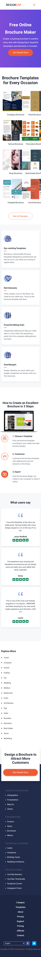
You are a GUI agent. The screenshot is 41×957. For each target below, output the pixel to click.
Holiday (7, 673)
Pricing (20, 926)
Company (8, 663)
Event (6, 698)
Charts (10, 809)
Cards (9, 848)
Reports (10, 804)
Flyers (9, 826)
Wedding (7, 683)
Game (6, 733)
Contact (20, 935)
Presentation (12, 800)
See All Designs (20, 216)
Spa (5, 708)
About (20, 912)
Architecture (8, 703)
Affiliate (20, 930)
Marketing (8, 738)
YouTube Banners (14, 874)
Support (20, 921)
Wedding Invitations (15, 862)
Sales (6, 713)
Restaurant (8, 693)
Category (20, 902)
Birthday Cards (13, 857)
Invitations (11, 852)
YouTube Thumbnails (16, 879)
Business (7, 718)
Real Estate (8, 728)
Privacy (20, 916)
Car (5, 678)
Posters (10, 821)
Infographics (12, 795)
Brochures (11, 831)
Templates (20, 907)
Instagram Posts (14, 888)
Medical (7, 688)
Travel (6, 658)
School (6, 668)
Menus (10, 835)
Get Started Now (20, 52)
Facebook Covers (14, 883)
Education (8, 723)
